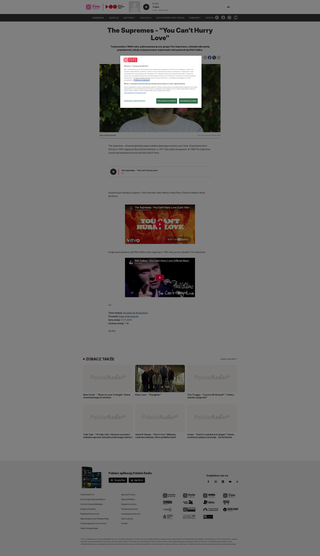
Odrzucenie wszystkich (167, 101)
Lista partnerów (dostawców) (135, 93)
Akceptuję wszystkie (188, 101)
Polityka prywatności (141, 80)
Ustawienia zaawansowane (134, 101)
